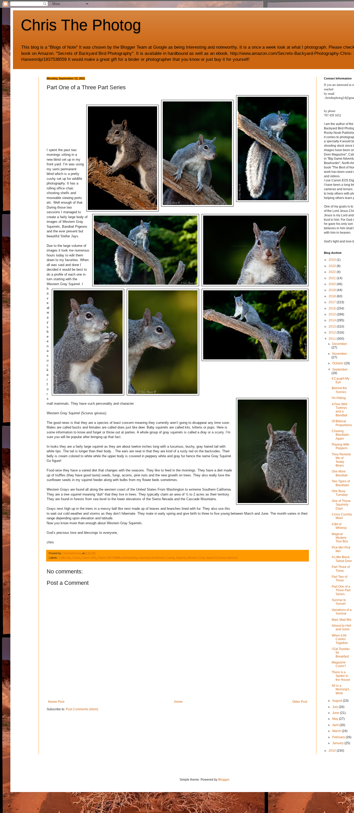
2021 (333, 278)
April (335, 725)
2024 (333, 260)
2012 (333, 332)
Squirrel (181, 557)
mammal (144, 557)
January (338, 743)
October (338, 363)
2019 (333, 290)
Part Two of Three (339, 578)
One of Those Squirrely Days (341, 504)
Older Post (299, 702)
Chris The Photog (81, 25)
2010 (333, 750)
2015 (333, 314)
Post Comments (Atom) (82, 709)
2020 (333, 284)
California (64, 557)
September (340, 369)
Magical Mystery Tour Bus (340, 537)
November (339, 354)
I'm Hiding (339, 398)
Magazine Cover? (339, 664)
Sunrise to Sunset (339, 601)
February (339, 737)
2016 (333, 308)
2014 (333, 320)
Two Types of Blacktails (341, 483)
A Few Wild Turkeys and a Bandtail (339, 409)
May (335, 719)
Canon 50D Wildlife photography (117, 557)
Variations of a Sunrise (342, 611)
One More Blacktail (340, 473)
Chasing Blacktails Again (340, 434)
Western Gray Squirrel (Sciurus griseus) (212, 557)
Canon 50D (89, 557)
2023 (333, 266)
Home (178, 702)
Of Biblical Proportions (342, 423)
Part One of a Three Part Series (341, 590)
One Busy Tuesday (340, 493)
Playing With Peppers (340, 446)
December (339, 344)
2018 (333, 296)
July (335, 707)
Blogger (223, 779)
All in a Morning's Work (340, 689)
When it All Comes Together (340, 639)
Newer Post (56, 702)
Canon (76, 557)
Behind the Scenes (339, 390)
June (336, 713)
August (337, 701)
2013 (333, 326)
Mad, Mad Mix (341, 620)
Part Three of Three (341, 568)
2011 (333, 339)
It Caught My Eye (340, 380)
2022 (333, 272)
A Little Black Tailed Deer (342, 559)
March (337, 731)
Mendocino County (162, 557)
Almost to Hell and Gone (341, 627)
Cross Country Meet (342, 516)
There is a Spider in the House (341, 676)
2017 (333, 302)
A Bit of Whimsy (339, 526)
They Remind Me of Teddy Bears (341, 460)
